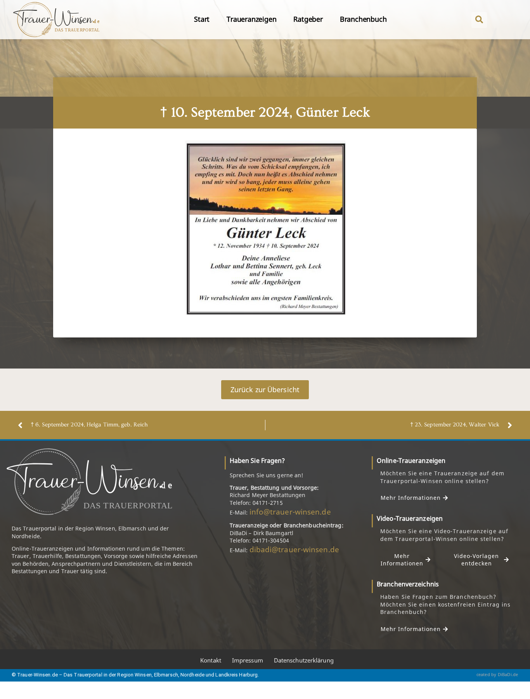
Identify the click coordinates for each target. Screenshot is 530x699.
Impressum (247, 660)
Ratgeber (307, 19)
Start (202, 19)
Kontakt (210, 660)
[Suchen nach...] (479, 20)
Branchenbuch (363, 19)
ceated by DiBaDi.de (497, 674)
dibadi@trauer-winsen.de (294, 549)
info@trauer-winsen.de (290, 512)
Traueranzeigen (251, 19)
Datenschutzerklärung (304, 660)
